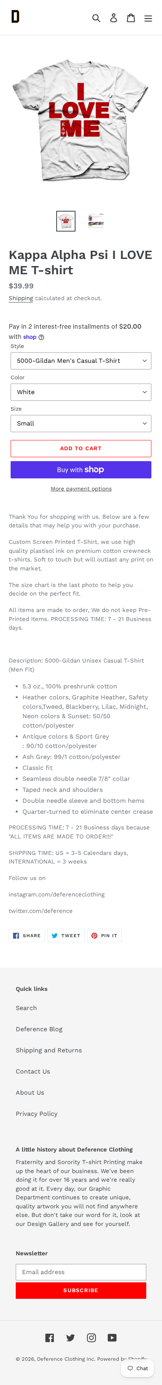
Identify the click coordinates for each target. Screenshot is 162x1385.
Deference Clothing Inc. (66, 1359)
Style (17, 346)
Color (18, 377)
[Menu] (148, 17)
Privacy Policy (36, 1113)
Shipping (21, 298)
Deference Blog (39, 1029)
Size (16, 409)
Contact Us (33, 1071)
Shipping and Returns (49, 1050)
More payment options (81, 488)
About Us (30, 1092)
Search (26, 1008)
